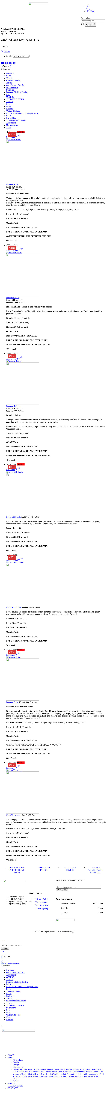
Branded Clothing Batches (17, 92)
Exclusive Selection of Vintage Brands (22, 113)
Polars (8, 104)
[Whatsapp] (17, 5)
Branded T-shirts (13, 406)
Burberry (10, 73)
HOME (11, 1055)
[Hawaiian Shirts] (56, 274)
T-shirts (9, 78)
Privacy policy (42, 908)
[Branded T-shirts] (56, 382)
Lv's (8, 94)
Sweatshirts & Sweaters (16, 120)
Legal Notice (41, 902)
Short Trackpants (13, 815)
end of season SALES (15, 85)
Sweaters (10, 90)
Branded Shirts (12, 184)
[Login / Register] (87, 7)
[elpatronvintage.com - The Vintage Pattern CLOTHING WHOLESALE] (10, 963)
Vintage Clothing (13, 111)
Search (89, 25)
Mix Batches (18, 1067)
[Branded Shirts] (56, 160)
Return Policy (42, 899)
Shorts (8, 116)
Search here (86, 18)
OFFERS (10, 97)
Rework (9, 109)
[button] (13, 250)
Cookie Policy (42, 905)
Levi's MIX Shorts (14, 607)
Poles (8, 106)
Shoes (8, 127)
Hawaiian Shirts (12, 298)
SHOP (10, 1057)
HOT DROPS (12, 87)
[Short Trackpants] (56, 791)
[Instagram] (5, 5)
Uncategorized (12, 125)
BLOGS (11, 1083)
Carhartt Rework (13, 80)
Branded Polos (12, 702)
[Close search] (3, 953)
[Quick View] (19, 137)
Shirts (8, 76)
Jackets (9, 83)
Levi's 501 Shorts (13, 517)
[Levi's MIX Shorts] (56, 583)
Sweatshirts (11, 118)
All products (11, 123)
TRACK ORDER (15, 1086)
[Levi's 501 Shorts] (56, 493)
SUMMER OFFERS (15, 99)
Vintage (16, 1064)
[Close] (11, 66)
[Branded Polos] (56, 678)
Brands (16, 1062)
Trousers (9, 101)
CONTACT (13, 1088)
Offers (15, 1081)
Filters (7, 52)
